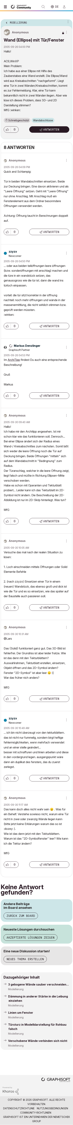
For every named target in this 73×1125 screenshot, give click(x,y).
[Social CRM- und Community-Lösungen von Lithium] (11, 1090)
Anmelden (65, 7)
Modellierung (16, 989)
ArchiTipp (14, 360)
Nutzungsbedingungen (52, 1108)
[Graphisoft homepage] (55, 1080)
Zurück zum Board (21, 916)
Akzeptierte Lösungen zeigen (30, 937)
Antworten (51, 129)
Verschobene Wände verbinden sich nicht (37, 1041)
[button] (7, 129)
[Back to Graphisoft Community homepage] (21, 6)
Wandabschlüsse (43, 120)
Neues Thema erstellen (25, 959)
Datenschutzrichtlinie (19, 1108)
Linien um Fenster (20, 1012)
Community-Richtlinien (35, 1112)
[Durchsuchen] (6, 6)
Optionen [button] (67, 21)
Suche (43, 7)
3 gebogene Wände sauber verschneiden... (38, 984)
